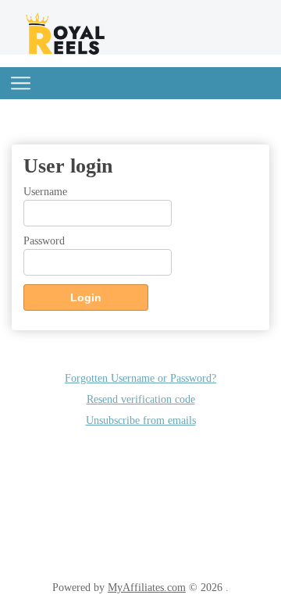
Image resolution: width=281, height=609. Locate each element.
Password (44, 240)
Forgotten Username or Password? (140, 378)
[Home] (66, 51)
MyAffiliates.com (147, 587)
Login (85, 297)
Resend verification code (141, 399)
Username (45, 191)
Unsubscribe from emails (141, 420)
